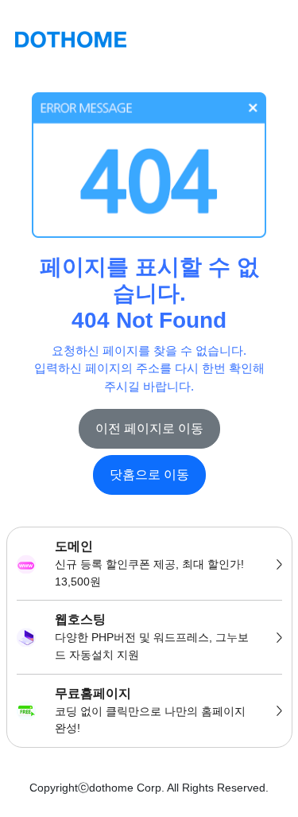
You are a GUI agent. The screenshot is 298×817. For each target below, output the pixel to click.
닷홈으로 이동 (149, 474)
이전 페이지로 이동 (149, 428)
